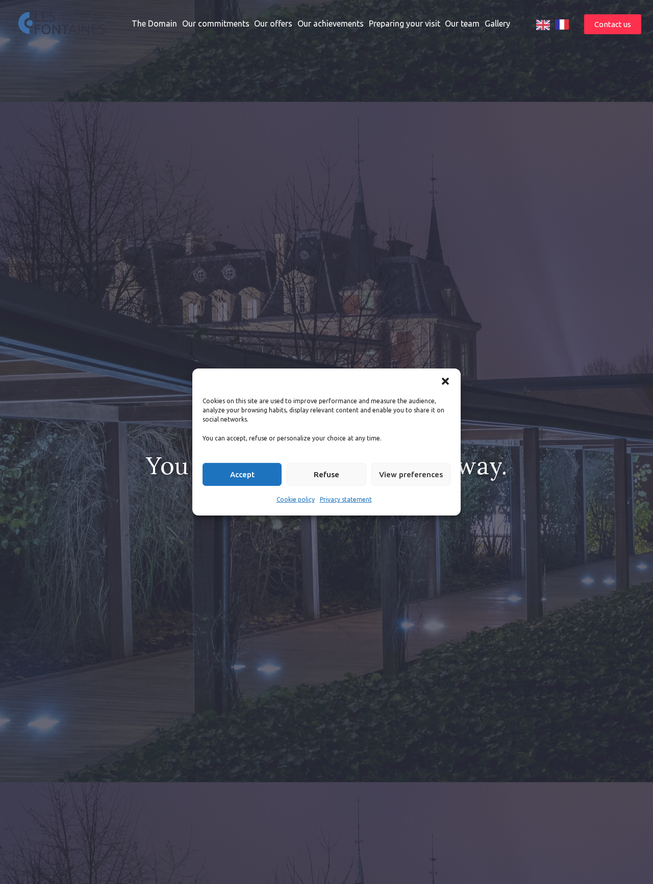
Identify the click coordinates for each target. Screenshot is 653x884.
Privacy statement (346, 499)
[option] (562, 24)
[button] (445, 381)
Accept (242, 474)
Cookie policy (296, 499)
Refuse (326, 474)
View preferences (411, 474)
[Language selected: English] (555, 24)
